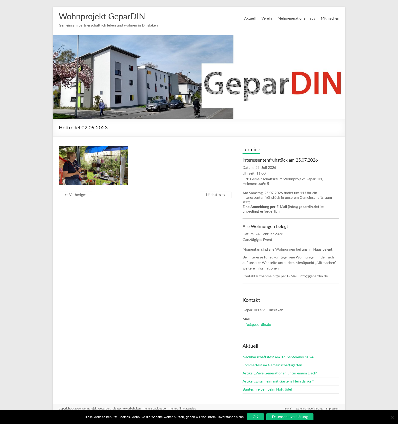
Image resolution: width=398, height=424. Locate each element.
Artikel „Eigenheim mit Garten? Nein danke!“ (278, 381)
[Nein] (392, 417)
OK (255, 417)
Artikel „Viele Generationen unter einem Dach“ (280, 373)
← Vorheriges (75, 195)
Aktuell (250, 18)
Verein (266, 18)
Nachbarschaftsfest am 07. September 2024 (278, 357)
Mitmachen (330, 18)
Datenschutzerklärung (309, 408)
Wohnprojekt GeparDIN (102, 17)
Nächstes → (215, 195)
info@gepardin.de (257, 324)
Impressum (332, 408)
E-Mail (288, 408)
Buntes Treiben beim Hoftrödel (267, 389)
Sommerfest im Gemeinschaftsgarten (272, 365)
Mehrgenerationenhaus (296, 18)
